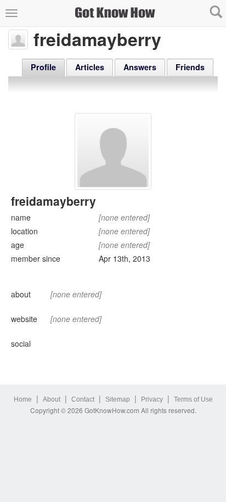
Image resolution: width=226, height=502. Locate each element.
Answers (139, 66)
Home (23, 399)
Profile (43, 66)
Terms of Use (193, 399)
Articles (89, 66)
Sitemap (117, 399)
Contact (82, 399)
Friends (190, 66)
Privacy (152, 399)
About (51, 399)
